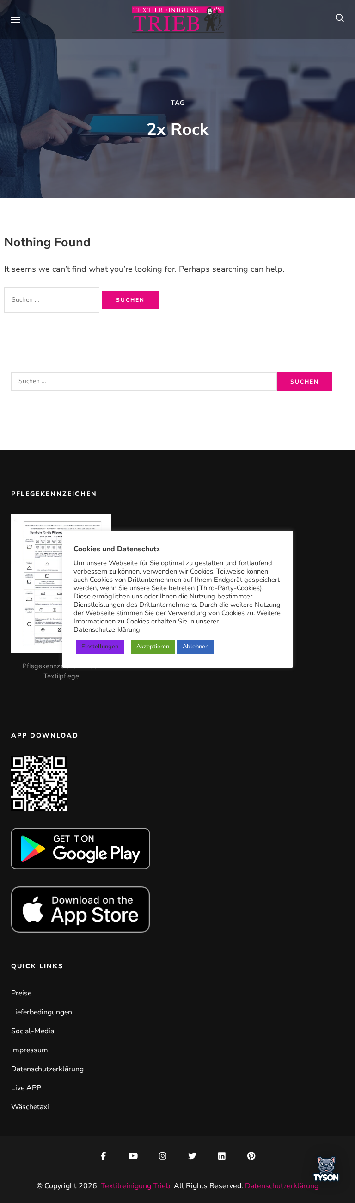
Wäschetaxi (30, 1107)
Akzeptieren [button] (152, 646)
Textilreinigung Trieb (135, 1186)
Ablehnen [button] (195, 646)
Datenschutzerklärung (47, 1069)
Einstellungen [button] (99, 646)
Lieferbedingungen (41, 1012)
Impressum (29, 1050)
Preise (21, 993)
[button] (326, 1171)
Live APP (26, 1088)
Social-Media (32, 1031)
